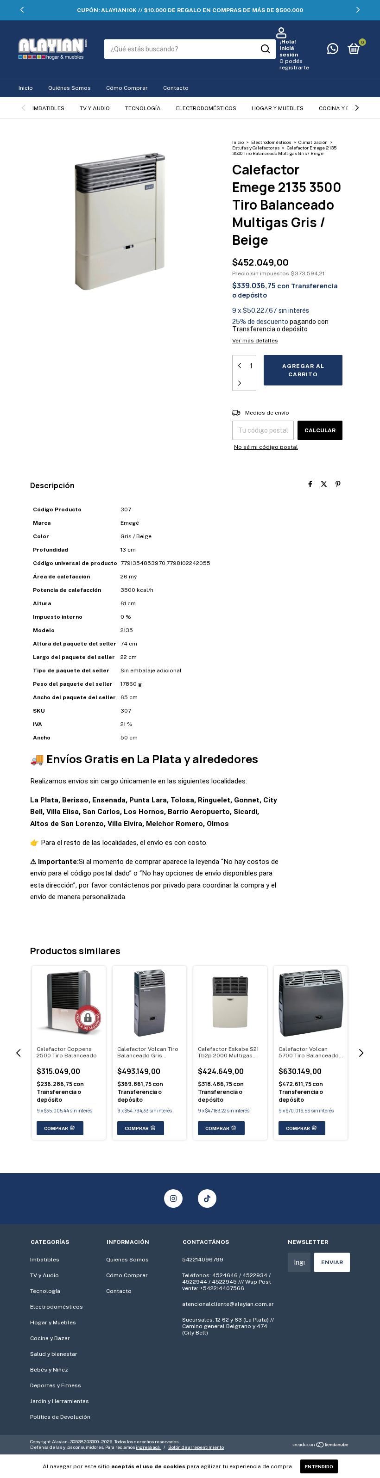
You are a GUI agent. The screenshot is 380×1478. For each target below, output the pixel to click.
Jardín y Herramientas (59, 1401)
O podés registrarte (294, 64)
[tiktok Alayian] (207, 1198)
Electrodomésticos (206, 108)
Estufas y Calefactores (255, 147)
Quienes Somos (127, 1259)
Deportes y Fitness (55, 1385)
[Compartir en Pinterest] (338, 484)
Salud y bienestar (53, 1354)
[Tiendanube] (321, 1445)
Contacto (176, 88)
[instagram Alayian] (173, 1198)
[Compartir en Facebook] (310, 484)
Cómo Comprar (127, 88)
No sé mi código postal (266, 447)
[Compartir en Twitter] (324, 484)
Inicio (26, 88)
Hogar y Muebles (278, 108)
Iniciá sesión (288, 51)
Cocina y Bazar (342, 108)
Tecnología (143, 108)
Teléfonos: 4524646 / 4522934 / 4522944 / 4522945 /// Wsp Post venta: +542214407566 (226, 1282)
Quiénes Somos (69, 88)
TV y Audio (95, 108)
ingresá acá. (148, 1447)
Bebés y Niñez (49, 1369)
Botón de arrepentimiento (196, 1447)
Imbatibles (48, 108)
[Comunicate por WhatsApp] (333, 51)
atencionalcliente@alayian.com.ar (228, 1304)
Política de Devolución (60, 1417)
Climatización (313, 142)
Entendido (319, 1466)
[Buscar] (264, 49)
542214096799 (202, 1259)
